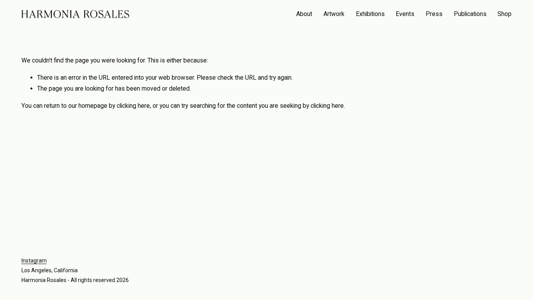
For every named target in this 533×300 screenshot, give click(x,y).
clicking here (133, 105)
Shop (504, 14)
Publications (470, 14)
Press (434, 14)
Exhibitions (370, 14)
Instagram (34, 260)
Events (405, 14)
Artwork (334, 14)
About (304, 14)
